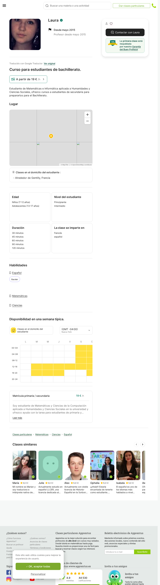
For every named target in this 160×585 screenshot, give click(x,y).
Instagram (17, 579)
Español (17, 272)
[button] (111, 24)
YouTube (40, 579)
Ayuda (9, 548)
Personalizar (38, 574)
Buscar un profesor (14, 544)
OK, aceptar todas (39, 566)
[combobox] (77, 5)
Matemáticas (19, 295)
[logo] (26, 5)
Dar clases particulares (131, 6)
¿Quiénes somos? (38, 538)
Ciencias (17, 305)
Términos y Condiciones (40, 548)
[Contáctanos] (154, 5)
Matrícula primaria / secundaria (31, 395)
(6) (27, 483)
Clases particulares (22, 434)
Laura (53, 20)
